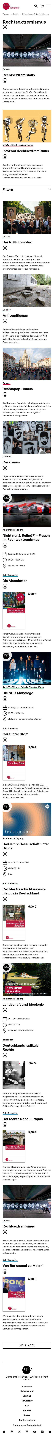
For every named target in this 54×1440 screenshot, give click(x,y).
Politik (15, 14)
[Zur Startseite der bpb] (11, 8)
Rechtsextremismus (19, 75)
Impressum (26, 1386)
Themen (6, 14)
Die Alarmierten (15, 581)
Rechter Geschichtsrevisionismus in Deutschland (24, 891)
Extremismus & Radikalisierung (35, 14)
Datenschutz (27, 1391)
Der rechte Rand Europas (23, 1119)
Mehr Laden (27, 1345)
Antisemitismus (15, 315)
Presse (27, 1415)
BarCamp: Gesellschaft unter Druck (26, 846)
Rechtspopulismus (18, 389)
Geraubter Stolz (15, 734)
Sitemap (27, 1396)
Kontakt (27, 1410)
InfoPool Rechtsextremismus (26, 151)
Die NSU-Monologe (18, 693)
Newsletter (26, 1401)
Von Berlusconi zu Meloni (23, 1266)
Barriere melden (27, 1420)
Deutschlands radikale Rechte (21, 1047)
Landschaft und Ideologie (23, 1004)
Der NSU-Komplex (17, 242)
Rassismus (11, 462)
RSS (27, 1405)
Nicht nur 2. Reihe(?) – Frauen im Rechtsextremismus (26, 537)
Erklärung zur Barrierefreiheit (27, 1425)
